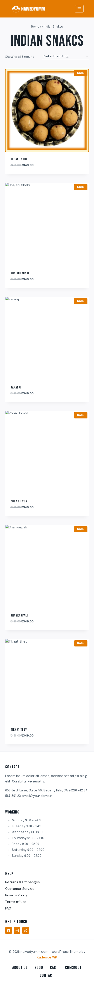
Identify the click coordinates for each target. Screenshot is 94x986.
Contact (47, 975)
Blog (39, 967)
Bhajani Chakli (20, 273)
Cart (54, 967)
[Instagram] (17, 930)
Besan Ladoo (19, 159)
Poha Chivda (18, 501)
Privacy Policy (16, 895)
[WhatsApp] (25, 930)
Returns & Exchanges (22, 882)
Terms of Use (15, 902)
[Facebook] (8, 930)
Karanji (15, 387)
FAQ (8, 908)
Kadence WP (47, 957)
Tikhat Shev (18, 730)
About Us (20, 967)
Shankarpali (19, 615)
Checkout (73, 967)
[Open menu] (79, 8)
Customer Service (20, 889)
